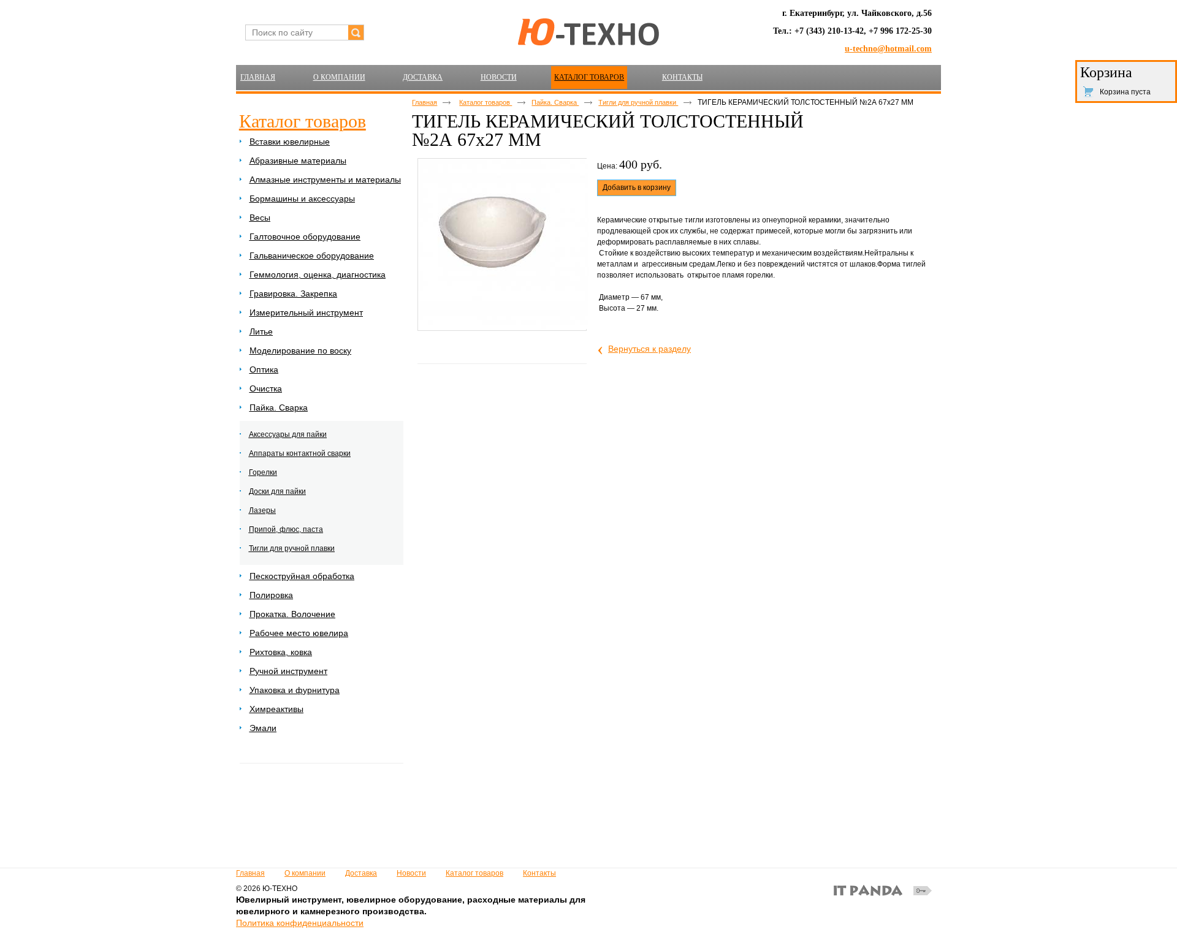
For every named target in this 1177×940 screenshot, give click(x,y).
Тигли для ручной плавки (638, 102)
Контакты (539, 873)
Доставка (361, 873)
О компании (305, 873)
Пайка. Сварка (555, 102)
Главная (424, 102)
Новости (411, 873)
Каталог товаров (589, 77)
